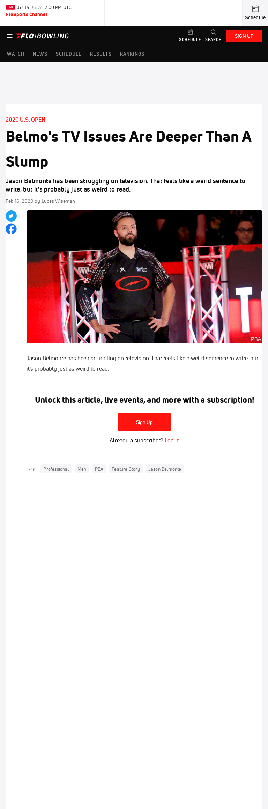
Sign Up (144, 422)
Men (82, 468)
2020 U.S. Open (25, 119)
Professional (56, 468)
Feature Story (126, 468)
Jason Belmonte (164, 468)
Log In (171, 440)
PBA (99, 468)
